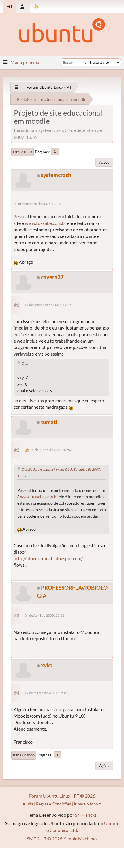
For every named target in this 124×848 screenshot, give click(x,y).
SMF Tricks (86, 815)
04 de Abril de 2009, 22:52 (44, 615)
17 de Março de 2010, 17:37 (46, 693)
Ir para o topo (24, 755)
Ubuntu (112, 823)
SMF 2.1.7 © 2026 (44, 838)
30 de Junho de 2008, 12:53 (51, 450)
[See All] (16, 87)
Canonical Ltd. (64, 830)
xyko (46, 665)
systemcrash (56, 175)
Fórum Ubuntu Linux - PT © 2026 (62, 795)
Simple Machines (80, 838)
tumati (49, 421)
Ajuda (27, 803)
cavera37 (52, 277)
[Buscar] (84, 62)
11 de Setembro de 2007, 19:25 (48, 305)
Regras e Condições (53, 803)
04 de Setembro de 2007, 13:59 (37, 203)
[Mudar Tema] (36, 6)
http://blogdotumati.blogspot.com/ (48, 558)
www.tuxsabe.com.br (45, 223)
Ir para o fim (22, 152)
